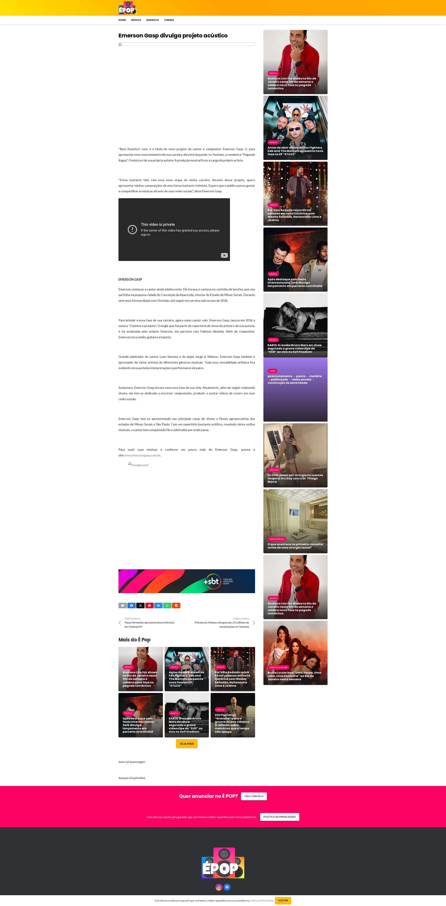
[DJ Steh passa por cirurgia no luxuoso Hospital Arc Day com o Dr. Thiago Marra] (295, 425)
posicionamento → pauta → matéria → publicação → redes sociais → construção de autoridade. (295, 379)
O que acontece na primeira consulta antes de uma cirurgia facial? (295, 546)
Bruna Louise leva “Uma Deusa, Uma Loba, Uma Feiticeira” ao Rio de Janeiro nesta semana (294, 676)
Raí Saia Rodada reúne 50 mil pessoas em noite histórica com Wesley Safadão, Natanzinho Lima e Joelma (232, 679)
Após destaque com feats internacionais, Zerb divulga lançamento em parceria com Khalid (138, 725)
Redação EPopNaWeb (131, 778)
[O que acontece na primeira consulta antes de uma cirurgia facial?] (295, 491)
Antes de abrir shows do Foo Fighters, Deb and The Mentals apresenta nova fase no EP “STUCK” (186, 679)
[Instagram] (219, 887)
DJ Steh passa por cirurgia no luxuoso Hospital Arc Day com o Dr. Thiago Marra (295, 478)
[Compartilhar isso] (131, 605)
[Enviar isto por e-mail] (122, 605)
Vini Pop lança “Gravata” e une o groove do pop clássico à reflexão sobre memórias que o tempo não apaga (232, 723)
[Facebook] (227, 887)
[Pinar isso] (149, 605)
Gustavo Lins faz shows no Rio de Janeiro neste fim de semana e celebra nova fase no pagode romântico (140, 679)
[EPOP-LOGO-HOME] (127, 8)
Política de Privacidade (261, 900)
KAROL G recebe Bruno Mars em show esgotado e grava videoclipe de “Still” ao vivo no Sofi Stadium (186, 725)
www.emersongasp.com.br (142, 455)
